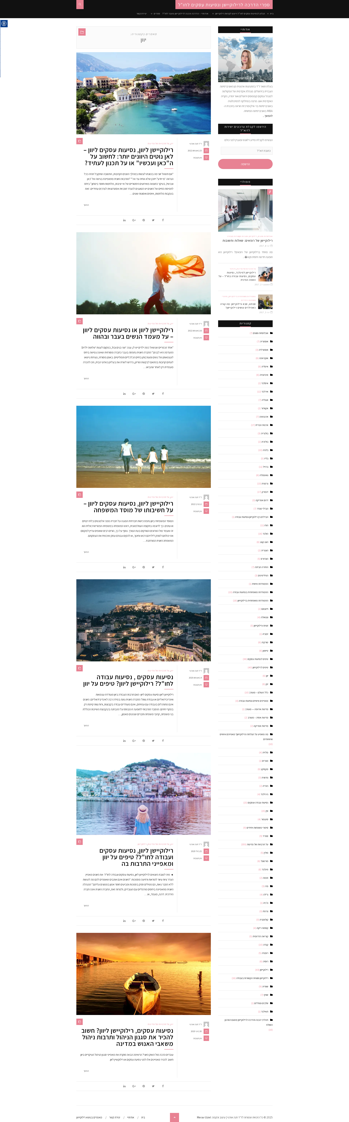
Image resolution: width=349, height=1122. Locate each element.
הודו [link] (266, 525)
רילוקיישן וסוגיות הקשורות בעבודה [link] (242, 236)
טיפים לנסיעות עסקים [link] (258, 659)
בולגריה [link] (264, 433)
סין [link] (267, 811)
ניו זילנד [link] (264, 794)
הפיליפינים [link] (263, 575)
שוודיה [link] (265, 986)
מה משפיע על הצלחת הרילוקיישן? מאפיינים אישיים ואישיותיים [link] (246, 737)
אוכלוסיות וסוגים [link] (265, 236)
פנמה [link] (265, 877)
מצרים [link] (265, 760)
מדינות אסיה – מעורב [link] (258, 717)
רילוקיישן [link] (142, 844)
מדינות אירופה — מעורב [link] (256, 709)
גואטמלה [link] (264, 475)
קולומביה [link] (264, 919)
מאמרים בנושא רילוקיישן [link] (89, 1117)
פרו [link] (266, 886)
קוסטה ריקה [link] (262, 928)
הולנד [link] (265, 533)
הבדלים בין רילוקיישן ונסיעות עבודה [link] (251, 517)
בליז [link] (266, 458)
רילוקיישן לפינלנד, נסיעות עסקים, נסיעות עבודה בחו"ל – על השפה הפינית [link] (237, 276)
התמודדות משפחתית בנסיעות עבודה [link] (250, 592)
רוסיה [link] (265, 961)
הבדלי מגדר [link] (262, 508)
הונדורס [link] (264, 558)
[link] (80, 4)
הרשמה (245, 164)
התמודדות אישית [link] (260, 583)
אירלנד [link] (265, 391)
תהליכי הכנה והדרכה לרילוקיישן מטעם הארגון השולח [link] (249, 1022)
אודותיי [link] (130, 1117)
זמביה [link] (265, 634)
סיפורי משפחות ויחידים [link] (257, 827)
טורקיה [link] (265, 642)
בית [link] (272, 13)
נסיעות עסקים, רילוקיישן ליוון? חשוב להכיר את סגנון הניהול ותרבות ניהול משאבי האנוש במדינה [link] (127, 1037)
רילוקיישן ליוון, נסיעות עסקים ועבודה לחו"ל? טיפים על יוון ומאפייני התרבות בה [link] (136, 857)
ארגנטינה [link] (263, 416)
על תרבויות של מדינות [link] (158, 143)
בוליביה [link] (264, 441)
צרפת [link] (265, 911)
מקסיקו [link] (264, 769)
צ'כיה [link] (265, 903)
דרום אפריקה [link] (262, 500)
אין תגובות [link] (197, 157)
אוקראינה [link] (263, 358)
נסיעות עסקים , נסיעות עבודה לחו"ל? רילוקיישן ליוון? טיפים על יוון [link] (128, 680)
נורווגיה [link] (265, 777)
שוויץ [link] (266, 994)
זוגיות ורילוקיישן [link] (261, 625)
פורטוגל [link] (264, 861)
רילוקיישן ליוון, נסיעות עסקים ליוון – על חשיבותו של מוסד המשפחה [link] (128, 506)
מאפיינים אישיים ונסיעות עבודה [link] (253, 700)
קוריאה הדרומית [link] (260, 936)
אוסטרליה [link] (263, 349)
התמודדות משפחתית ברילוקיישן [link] (242, 296)
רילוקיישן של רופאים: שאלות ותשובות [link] (247, 240)
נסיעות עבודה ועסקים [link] (258, 802)
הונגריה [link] (264, 550)
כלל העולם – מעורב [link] (258, 692)
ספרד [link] (265, 836)
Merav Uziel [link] (204, 1117)
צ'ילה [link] (265, 894)
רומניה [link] (265, 953)
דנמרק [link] (265, 491)
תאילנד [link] (264, 1011)
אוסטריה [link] (264, 341)
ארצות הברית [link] (261, 425)
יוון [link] (172, 143)
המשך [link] (86, 205)
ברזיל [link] (265, 466)
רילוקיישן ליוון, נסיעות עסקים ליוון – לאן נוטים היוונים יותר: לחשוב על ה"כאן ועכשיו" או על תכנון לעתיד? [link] (128, 156)
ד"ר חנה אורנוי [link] (195, 143)
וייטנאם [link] (264, 609)
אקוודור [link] (264, 408)
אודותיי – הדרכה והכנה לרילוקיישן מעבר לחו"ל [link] (185, 13)
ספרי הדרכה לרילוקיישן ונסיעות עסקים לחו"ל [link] (224, 4)
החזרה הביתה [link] (261, 567)
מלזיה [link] (265, 752)
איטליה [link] (265, 366)
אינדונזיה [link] (264, 374)
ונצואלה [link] (264, 617)
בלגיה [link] (265, 450)
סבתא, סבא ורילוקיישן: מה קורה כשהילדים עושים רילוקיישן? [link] (238, 305)
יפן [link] (267, 684)
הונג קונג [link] (264, 542)
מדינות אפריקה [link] (261, 726)
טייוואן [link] (265, 650)
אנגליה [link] (265, 400)
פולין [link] (266, 852)
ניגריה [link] (265, 785)
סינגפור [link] (264, 819)
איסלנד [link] (264, 383)
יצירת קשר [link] (142, 13)
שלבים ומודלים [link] (261, 1003)
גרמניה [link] (265, 483)
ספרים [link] (157, 13)
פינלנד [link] (233, 269)
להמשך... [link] (268, 116)
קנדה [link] (265, 944)
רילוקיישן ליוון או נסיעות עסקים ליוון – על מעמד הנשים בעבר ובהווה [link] (128, 333)
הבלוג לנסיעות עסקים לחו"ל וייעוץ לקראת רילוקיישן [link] (240, 13)
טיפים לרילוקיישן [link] (260, 667)
